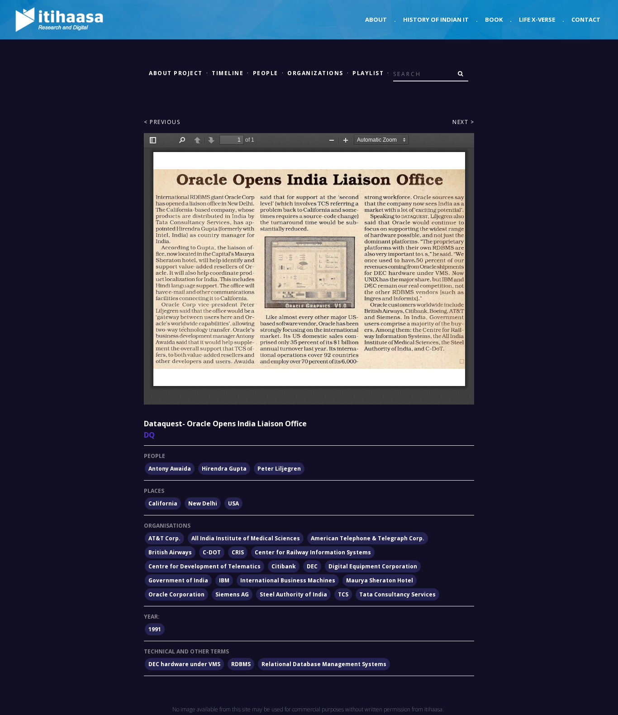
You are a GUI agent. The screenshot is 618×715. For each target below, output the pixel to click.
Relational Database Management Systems (323, 664)
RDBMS (241, 664)
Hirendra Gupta (224, 468)
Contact (585, 19)
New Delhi (202, 503)
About (376, 19)
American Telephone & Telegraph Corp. (367, 538)
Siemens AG (232, 594)
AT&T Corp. (164, 538)
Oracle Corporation (176, 594)
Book (494, 19)
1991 (154, 629)
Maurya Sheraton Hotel (379, 580)
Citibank (283, 566)
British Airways (170, 552)
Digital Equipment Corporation (372, 566)
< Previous (162, 122)
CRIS (238, 552)
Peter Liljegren (279, 468)
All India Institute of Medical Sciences (245, 538)
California (162, 503)
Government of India (178, 580)
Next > (463, 122)
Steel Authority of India (293, 594)
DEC (312, 566)
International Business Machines (287, 580)
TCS (343, 594)
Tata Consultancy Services (397, 594)
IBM (224, 580)
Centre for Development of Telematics (204, 566)
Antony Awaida (169, 468)
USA (233, 503)
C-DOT (212, 552)
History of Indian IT (436, 19)
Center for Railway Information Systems (313, 552)
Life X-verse (537, 19)
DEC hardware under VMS (184, 664)
